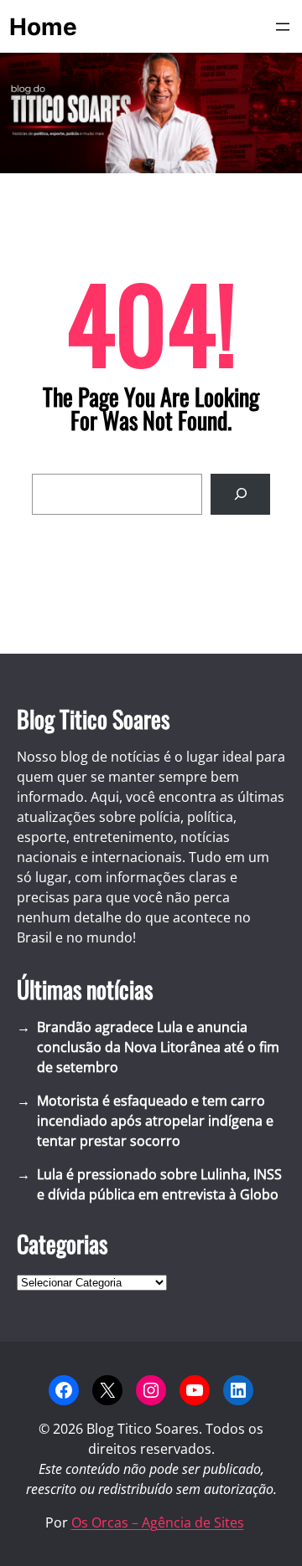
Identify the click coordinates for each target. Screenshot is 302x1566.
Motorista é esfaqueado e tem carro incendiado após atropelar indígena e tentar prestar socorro (155, 1120)
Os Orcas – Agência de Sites (157, 1522)
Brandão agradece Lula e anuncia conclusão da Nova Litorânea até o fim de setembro (158, 1047)
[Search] (240, 494)
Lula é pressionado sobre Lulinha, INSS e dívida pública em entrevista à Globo (159, 1184)
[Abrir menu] (283, 27)
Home (43, 27)
